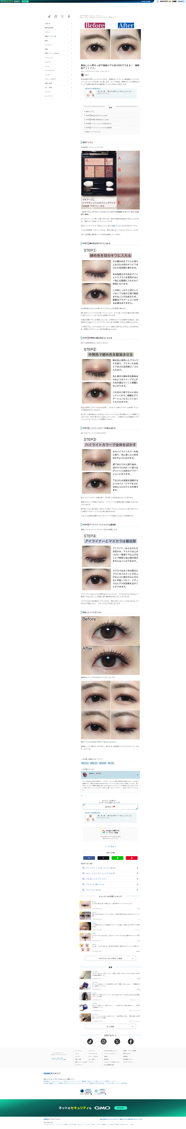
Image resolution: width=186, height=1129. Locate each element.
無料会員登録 (49, 28)
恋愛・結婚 (48, 83)
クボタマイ (137, 930)
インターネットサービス (49, 1124)
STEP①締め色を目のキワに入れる (97, 115)
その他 (131, 1124)
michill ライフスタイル (134, 1010)
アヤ (139, 919)
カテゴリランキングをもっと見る (110, 958)
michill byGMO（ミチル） (87, 15)
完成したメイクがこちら (93, 131)
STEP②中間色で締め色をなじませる (97, 119)
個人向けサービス (124, 1124)
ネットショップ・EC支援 (61, 1124)
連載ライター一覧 (50, 36)
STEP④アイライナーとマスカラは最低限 (99, 127)
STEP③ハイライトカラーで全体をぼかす (99, 123)
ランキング (48, 45)
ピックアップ (49, 96)
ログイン (47, 32)
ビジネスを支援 (72, 1124)
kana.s (87, 75)
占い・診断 (48, 87)
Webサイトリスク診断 (92, 1081)
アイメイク (85, 763)
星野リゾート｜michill (52, 53)
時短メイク (116, 226)
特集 (46, 49)
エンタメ (47, 74)
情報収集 (104, 1124)
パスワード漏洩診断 (81, 1081)
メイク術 (111, 763)
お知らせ (47, 23)
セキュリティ (81, 1124)
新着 (46, 40)
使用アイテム (90, 111)
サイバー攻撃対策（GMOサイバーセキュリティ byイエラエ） (69, 1083)
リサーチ (98, 1124)
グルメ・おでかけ (50, 79)
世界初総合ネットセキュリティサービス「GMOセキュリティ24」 (59, 1081)
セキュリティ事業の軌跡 (121, 1083)
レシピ (47, 66)
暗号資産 (117, 1124)
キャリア (47, 92)
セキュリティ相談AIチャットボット (107, 1081)
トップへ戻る (110, 846)
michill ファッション (135, 1000)
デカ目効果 (103, 763)
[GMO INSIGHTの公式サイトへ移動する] (52, 1073)
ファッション (49, 57)
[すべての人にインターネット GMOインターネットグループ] (172, 1)
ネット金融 (110, 1124)
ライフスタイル (50, 70)
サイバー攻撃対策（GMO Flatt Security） (95, 1083)
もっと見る (110, 1026)
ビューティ (48, 62)
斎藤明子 (138, 951)
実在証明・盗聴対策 (48, 1083)
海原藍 (138, 978)
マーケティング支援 (90, 1124)
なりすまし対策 (110, 1083)
